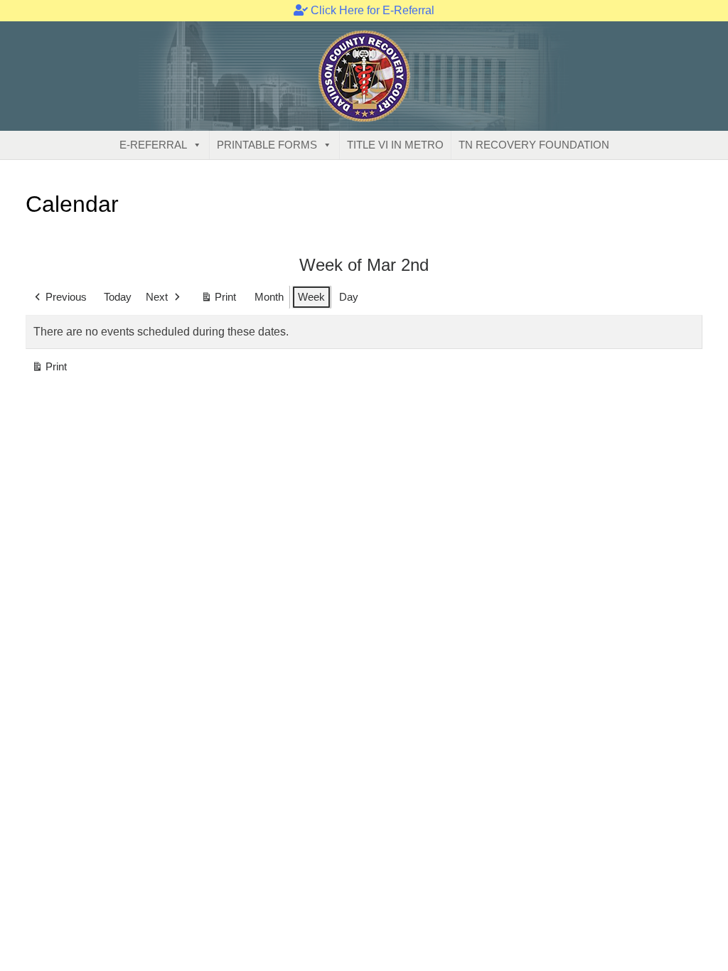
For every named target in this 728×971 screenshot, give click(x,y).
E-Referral (153, 145)
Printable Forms (267, 145)
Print (218, 300)
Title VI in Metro (395, 145)
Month (269, 297)
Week (311, 297)
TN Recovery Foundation (534, 145)
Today (118, 297)
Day (348, 297)
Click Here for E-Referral (371, 10)
